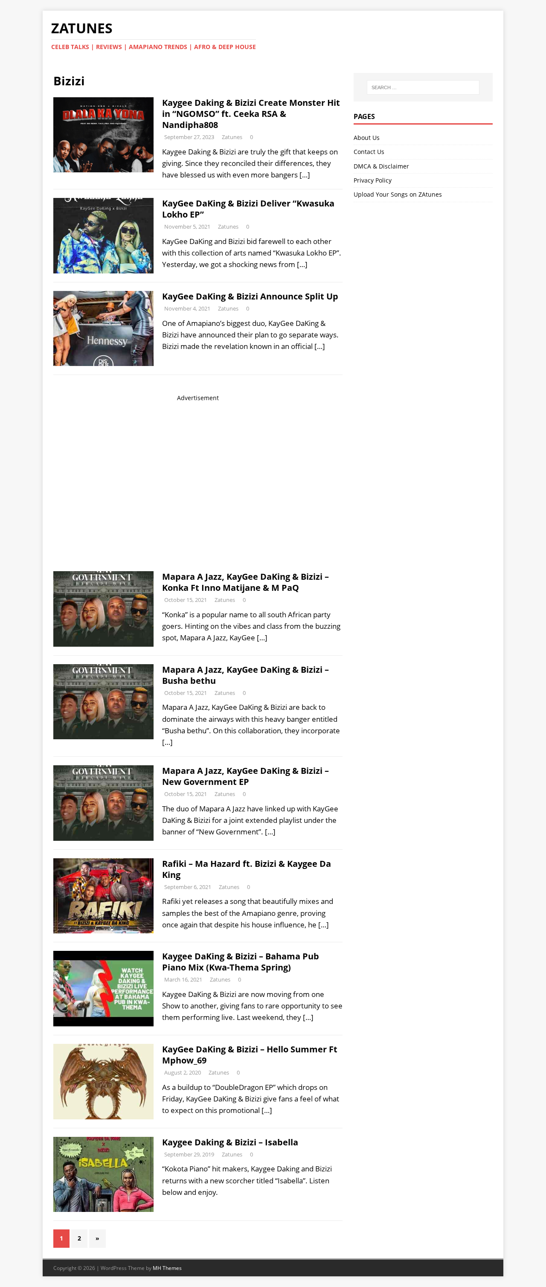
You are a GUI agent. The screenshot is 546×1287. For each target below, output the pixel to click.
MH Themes (167, 1268)
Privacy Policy (373, 180)
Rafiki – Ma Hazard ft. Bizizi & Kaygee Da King (246, 869)
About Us (367, 138)
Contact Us (369, 152)
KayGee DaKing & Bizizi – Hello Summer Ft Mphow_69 (249, 1054)
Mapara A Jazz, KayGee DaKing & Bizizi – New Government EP (245, 776)
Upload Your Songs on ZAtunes (398, 194)
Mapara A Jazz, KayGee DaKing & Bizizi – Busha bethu (245, 675)
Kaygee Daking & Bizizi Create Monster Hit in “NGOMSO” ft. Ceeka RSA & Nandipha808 (251, 114)
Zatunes (232, 137)
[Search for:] (423, 87)
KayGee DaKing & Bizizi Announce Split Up (250, 296)
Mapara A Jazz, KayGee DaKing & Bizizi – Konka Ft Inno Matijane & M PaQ (245, 582)
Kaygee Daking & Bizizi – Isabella (230, 1142)
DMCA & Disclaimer (381, 166)
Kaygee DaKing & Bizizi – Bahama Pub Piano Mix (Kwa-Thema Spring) (240, 961)
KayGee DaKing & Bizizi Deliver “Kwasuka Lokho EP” (248, 209)
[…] (304, 175)
